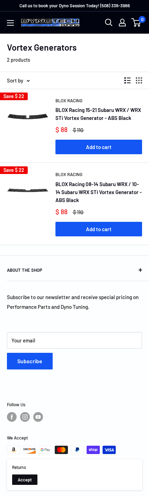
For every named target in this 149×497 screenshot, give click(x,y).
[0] (136, 22)
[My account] (122, 22)
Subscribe (29, 361)
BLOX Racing (68, 100)
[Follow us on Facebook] (12, 417)
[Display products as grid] (139, 80)
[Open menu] (10, 23)
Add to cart (99, 147)
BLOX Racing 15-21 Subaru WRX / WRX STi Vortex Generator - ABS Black (98, 114)
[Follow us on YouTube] (38, 417)
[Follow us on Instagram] (25, 417)
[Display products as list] (127, 80)
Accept (25, 479)
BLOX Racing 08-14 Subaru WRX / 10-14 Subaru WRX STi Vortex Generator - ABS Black (98, 192)
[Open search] (109, 22)
